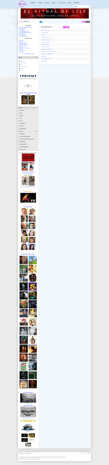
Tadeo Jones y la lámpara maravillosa (26, 27)
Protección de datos (28, 458)
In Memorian (76, 2)
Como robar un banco (23, 45)
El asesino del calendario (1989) (47, 53)
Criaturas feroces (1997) (45, 58)
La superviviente (22, 33)
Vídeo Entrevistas (24, 66)
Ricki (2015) (43, 35)
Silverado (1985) (44, 32)
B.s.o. (22, 70)
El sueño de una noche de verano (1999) (48, 51)
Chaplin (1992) (44, 60)
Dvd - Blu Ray (62, 2)
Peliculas (46, 2)
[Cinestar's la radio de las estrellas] (28, 77)
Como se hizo (23, 63)
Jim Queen (21, 51)
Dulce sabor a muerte (23, 44)
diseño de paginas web (61, 457)
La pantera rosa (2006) (45, 39)
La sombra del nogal (22, 36)
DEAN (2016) (43, 56)
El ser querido (21, 29)
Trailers (40, 2)
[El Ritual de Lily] (55, 13)
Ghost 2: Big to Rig (22, 35)
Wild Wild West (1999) (45, 30)
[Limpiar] (68, 27)
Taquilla (53, 2)
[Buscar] (64, 27)
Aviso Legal (21, 458)
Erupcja (30, 32)
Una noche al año (22, 28)
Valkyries (20, 49)
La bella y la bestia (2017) (45, 42)
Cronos (20, 41)
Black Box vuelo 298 (22, 42)
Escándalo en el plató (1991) (46, 49)
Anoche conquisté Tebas (24, 32)
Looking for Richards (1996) (46, 37)
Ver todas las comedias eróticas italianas (28, 186)
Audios (22, 61)
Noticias (69, 2)
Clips (22, 64)
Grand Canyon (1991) (45, 46)
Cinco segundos (22, 50)
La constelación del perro (23, 31)
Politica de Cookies (35, 458)
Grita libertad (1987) (45, 44)
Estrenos (33, 2)
